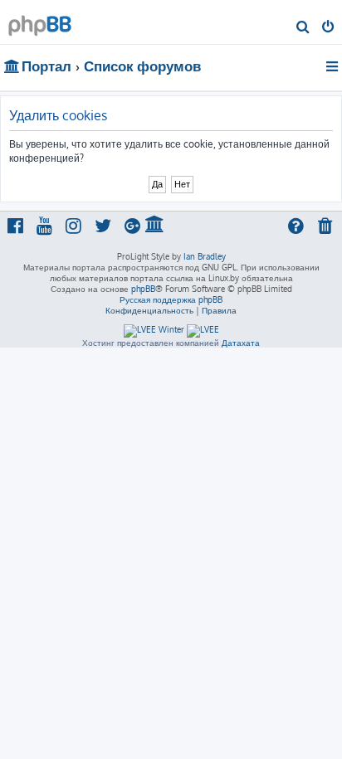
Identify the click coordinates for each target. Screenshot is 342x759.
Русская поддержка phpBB (171, 299)
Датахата (241, 343)
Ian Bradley (204, 256)
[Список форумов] (39, 21)
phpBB (143, 289)
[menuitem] (303, 28)
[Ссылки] (333, 66)
